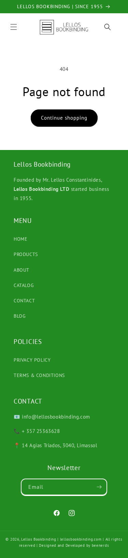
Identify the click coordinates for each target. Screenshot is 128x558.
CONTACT (24, 301)
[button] (13, 26)
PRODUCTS (26, 254)
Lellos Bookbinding (38, 539)
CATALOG (24, 285)
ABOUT (21, 270)
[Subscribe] (98, 487)
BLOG (20, 316)
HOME (20, 239)
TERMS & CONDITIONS (39, 375)
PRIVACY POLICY (32, 360)
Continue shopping (64, 118)
